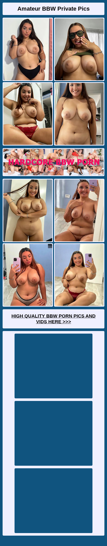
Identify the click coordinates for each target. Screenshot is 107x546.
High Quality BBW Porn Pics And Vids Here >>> (53, 318)
